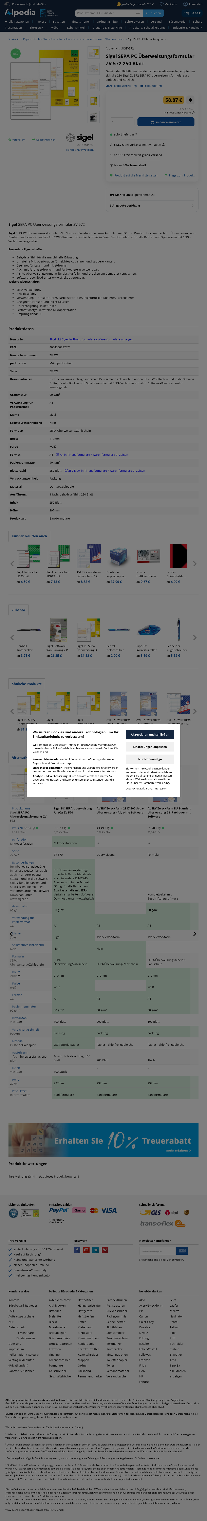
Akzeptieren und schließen (150, 734)
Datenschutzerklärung (139, 788)
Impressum (160, 788)
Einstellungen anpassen (150, 747)
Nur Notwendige (150, 759)
